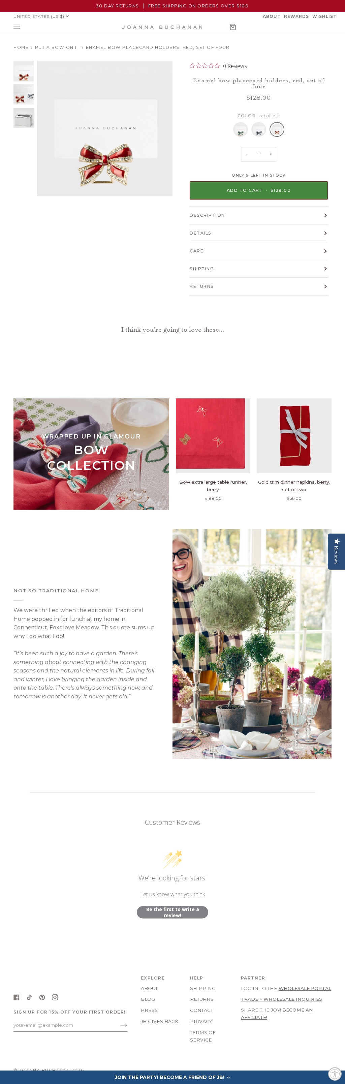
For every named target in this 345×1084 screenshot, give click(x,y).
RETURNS (202, 286)
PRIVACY (201, 1021)
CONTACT (201, 1010)
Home (21, 47)
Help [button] (196, 978)
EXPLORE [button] (153, 978)
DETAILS (201, 233)
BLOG (148, 999)
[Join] (118, 1025)
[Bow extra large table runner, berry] (213, 435)
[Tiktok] (29, 997)
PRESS (149, 1010)
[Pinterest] (42, 997)
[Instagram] (55, 997)
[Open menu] (23, 27)
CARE (196, 250)
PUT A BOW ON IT (57, 47)
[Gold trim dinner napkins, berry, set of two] (294, 435)
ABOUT (149, 988)
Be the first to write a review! (172, 912)
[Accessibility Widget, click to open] (335, 1074)
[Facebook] (16, 997)
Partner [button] (253, 978)
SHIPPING (202, 268)
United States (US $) (38, 16)
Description (207, 215)
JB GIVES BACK (159, 1021)
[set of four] (242, 131)
